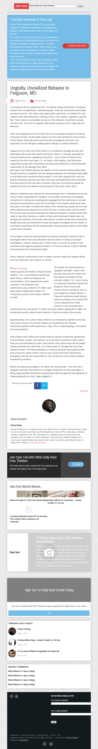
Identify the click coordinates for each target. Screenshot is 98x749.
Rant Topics (21, 6)
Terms (53, 735)
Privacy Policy (43, 735)
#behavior (84, 391)
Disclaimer (14, 735)
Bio (59, 735)
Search (80, 6)
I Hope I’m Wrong (24, 629)
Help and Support (28, 735)
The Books (51, 5)
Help (41, 5)
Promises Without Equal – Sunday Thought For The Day (38, 640)
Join (49, 613)
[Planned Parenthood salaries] (18, 268)
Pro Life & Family (40, 101)
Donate (37, 5)
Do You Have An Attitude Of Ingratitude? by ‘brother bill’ (38, 651)
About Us (32, 5)
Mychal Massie (16, 425)
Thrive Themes (72, 737)
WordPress (24, 740)
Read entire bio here (38, 443)
